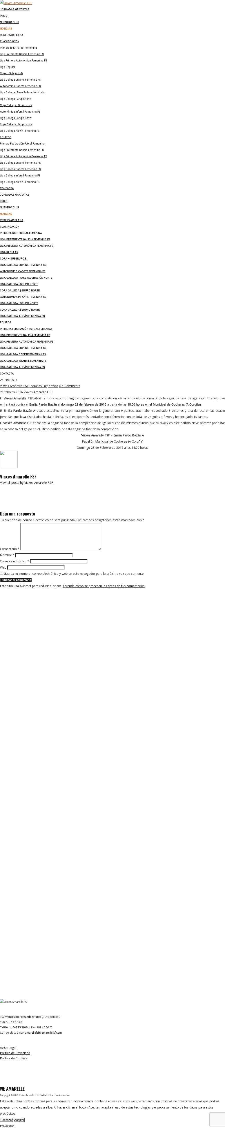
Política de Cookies (13, 1058)
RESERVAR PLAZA (11, 220)
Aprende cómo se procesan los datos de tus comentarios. (104, 586)
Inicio (3, 201)
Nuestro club (9, 207)
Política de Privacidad (15, 1053)
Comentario (10, 549)
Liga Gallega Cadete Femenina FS (23, 354)
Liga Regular (9, 252)
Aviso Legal (8, 1048)
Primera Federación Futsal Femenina (26, 328)
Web (3, 567)
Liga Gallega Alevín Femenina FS (22, 316)
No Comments (69, 386)
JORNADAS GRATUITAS (14, 194)
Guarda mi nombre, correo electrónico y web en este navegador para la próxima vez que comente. (74, 573)
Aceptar (19, 1120)
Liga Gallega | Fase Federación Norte (26, 277)
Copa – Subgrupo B (13, 258)
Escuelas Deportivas (43, 386)
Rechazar (6, 1120)
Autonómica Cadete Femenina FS (22, 271)
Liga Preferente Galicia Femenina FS (25, 239)
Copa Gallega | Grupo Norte (20, 290)
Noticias (6, 213)
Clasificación (9, 226)
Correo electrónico (14, 561)
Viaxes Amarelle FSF (14, 386)
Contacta (7, 373)
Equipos (5, 322)
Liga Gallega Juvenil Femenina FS (23, 265)
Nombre (7, 555)
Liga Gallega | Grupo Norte (19, 284)
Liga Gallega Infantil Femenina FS (23, 360)
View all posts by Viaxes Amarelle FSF (26, 482)
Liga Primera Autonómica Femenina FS (26, 245)
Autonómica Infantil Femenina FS (23, 296)
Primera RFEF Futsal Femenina (21, 233)
